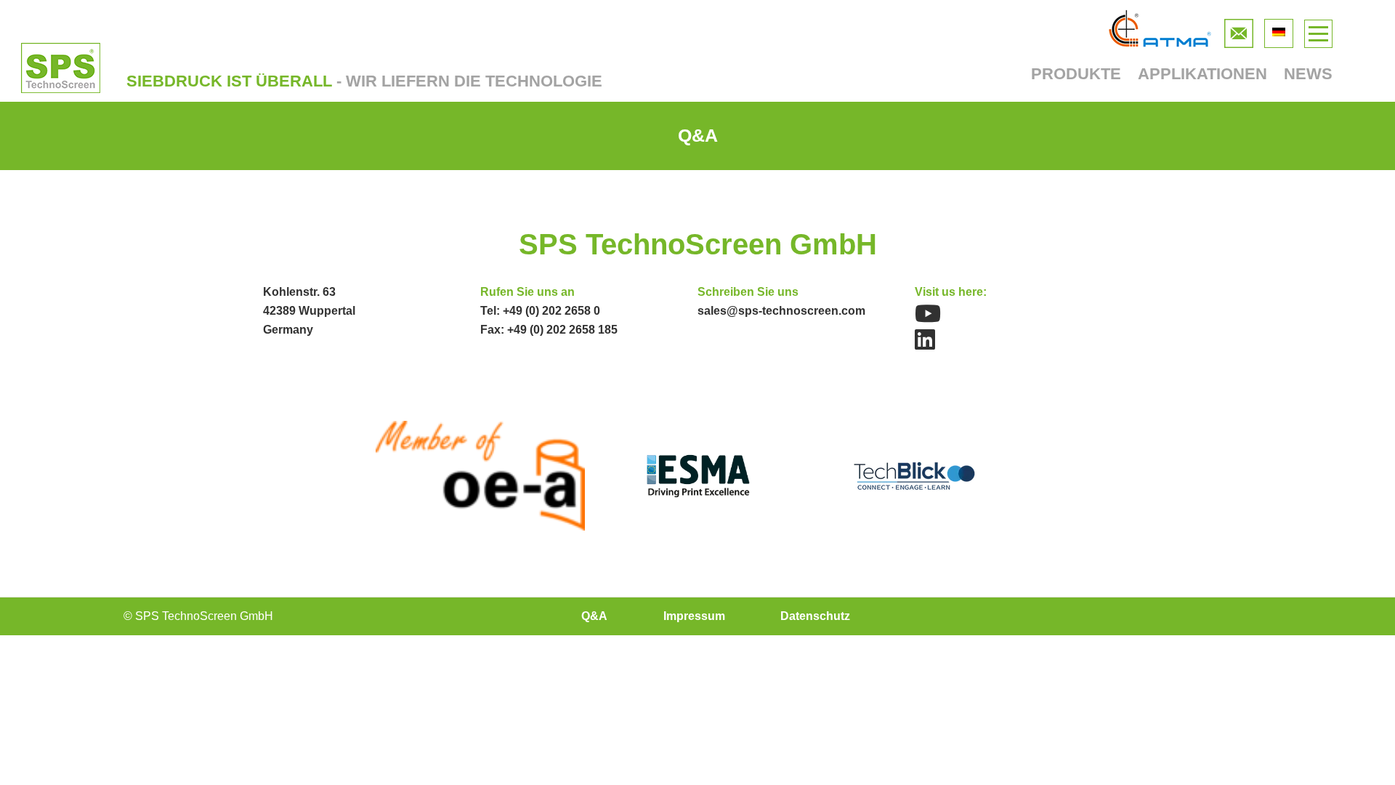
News (1308, 74)
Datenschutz (815, 616)
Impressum (694, 616)
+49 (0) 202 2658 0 (551, 311)
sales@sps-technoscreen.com (781, 311)
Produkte (1076, 74)
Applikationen (1202, 74)
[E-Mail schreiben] (1238, 30)
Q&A (594, 616)
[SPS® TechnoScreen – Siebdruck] (60, 68)
